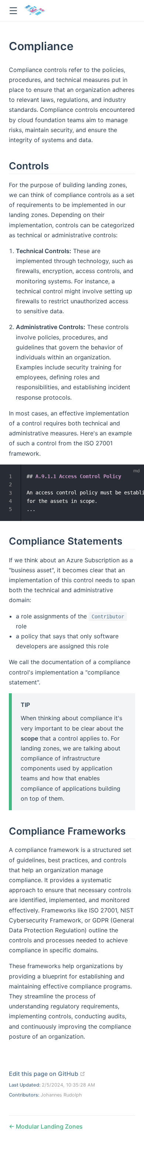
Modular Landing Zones (48, 1126)
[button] (13, 11)
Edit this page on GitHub (47, 1073)
